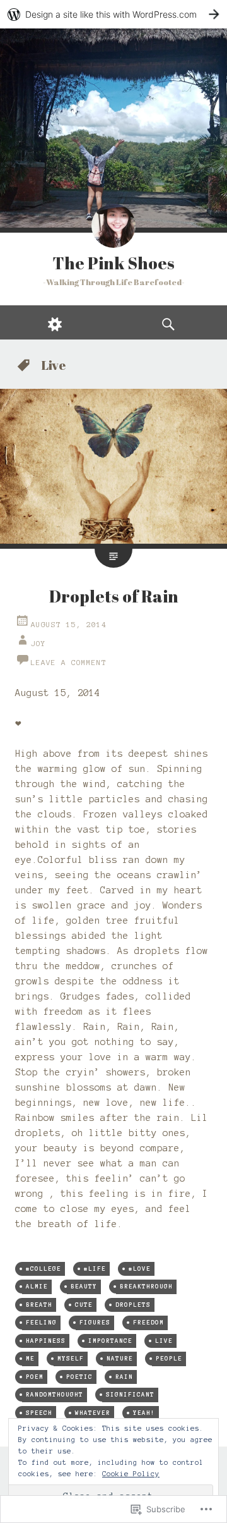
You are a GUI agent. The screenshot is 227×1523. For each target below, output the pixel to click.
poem (35, 1376)
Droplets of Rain (113, 596)
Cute (84, 1304)
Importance (110, 1340)
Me (30, 1358)
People (169, 1358)
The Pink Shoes (113, 263)
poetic (79, 1376)
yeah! (144, 1412)
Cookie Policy (131, 1473)
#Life (95, 1268)
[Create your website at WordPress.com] (113, 14)
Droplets (133, 1304)
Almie (37, 1286)
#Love (140, 1268)
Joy (38, 643)
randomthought (54, 1394)
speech (39, 1412)
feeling (41, 1322)
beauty (84, 1286)
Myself (70, 1358)
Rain (124, 1376)
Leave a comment (69, 662)
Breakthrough (146, 1286)
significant (130, 1394)
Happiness (46, 1340)
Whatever (92, 1412)
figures (94, 1322)
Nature (120, 1358)
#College (43, 1268)
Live (164, 1340)
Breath (39, 1304)
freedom (148, 1322)
